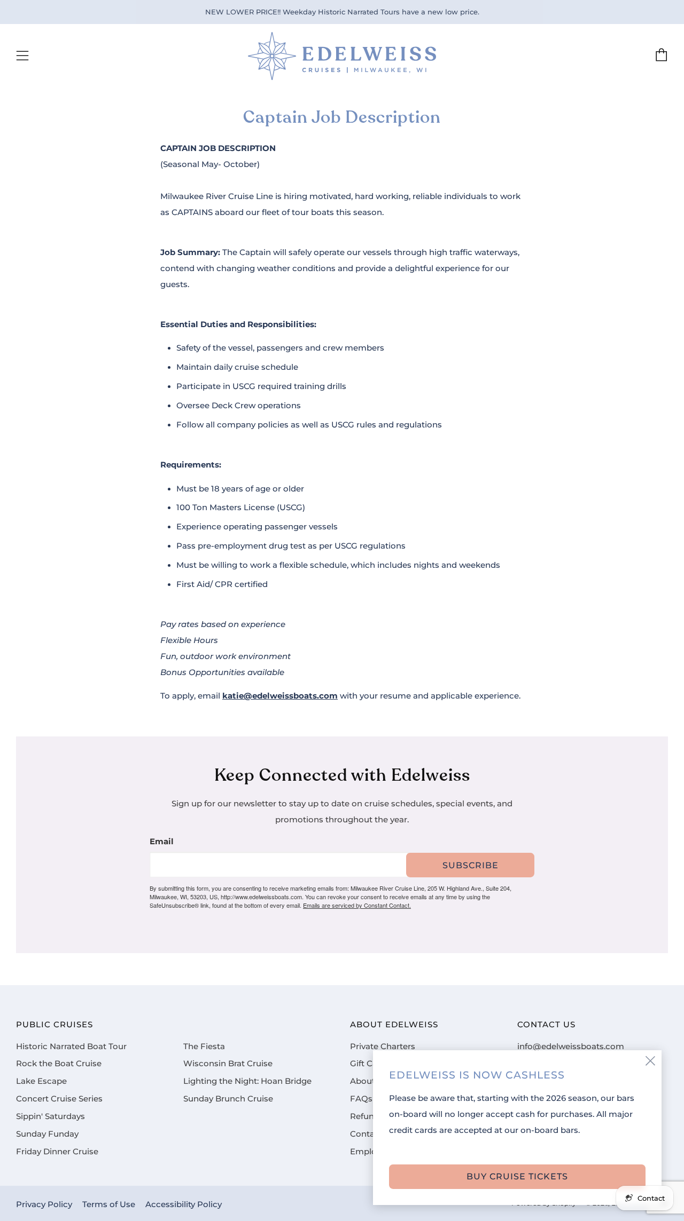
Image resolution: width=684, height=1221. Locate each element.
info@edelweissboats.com (570, 1046)
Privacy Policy (44, 1204)
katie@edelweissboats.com (280, 696)
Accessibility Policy (183, 1204)
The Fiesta (204, 1046)
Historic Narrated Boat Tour (71, 1046)
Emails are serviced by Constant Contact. (357, 905)
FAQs (361, 1099)
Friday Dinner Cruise (57, 1151)
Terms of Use (108, 1204)
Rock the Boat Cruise (59, 1063)
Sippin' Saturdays (50, 1116)
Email (162, 842)
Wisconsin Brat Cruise (228, 1063)
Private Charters (382, 1046)
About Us (369, 1081)
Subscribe (470, 865)
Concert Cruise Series (59, 1099)
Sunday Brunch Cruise (228, 1099)
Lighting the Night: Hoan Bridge (247, 1081)
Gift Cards (370, 1063)
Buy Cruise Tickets (517, 1176)
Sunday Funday (47, 1134)
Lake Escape (41, 1081)
